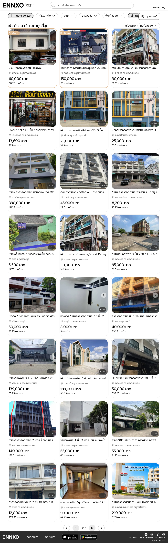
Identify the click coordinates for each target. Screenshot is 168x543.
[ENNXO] (13, 5)
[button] (52, 47)
